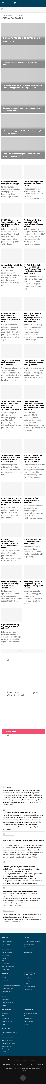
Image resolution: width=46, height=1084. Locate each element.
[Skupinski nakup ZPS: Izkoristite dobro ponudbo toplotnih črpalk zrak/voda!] (34, 446)
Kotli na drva (5, 955)
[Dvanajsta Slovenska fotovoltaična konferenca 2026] (23, 56)
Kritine (4, 977)
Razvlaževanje (28, 978)
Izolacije (4, 982)
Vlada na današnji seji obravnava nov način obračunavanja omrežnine (11, 584)
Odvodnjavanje (6, 1046)
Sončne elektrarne (29, 949)
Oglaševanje (39, 1064)
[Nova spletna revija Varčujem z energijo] (11, 172)
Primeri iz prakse (7, 952)
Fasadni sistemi (6, 994)
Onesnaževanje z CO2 (30, 1013)
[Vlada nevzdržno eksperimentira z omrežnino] (34, 489)
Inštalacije (6, 1028)
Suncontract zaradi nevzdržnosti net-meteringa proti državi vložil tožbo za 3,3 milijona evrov (34, 317)
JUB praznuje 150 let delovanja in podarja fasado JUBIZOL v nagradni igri (10, 458)
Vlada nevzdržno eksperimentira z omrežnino (31, 500)
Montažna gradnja (7, 988)
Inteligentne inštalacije (8, 1043)
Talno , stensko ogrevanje (9, 1032)
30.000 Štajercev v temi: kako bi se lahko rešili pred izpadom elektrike (11, 223)
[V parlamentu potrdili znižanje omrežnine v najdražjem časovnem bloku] (11, 489)
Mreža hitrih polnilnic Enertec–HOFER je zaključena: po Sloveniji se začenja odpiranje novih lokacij (34, 269)
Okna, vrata (5, 980)
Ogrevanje (6, 937)
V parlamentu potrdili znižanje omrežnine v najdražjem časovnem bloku (11, 501)
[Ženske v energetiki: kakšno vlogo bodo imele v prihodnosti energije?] (23, 102)
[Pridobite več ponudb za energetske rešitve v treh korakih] (23, 708)
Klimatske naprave (29, 986)
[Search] (42, 3)
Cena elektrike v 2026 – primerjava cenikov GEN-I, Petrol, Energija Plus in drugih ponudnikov (22, 86)
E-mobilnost (28, 1009)
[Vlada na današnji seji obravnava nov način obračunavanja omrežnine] (11, 572)
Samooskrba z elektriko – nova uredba (11, 266)
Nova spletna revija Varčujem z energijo (10, 182)
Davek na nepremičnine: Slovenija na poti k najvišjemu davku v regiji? (9, 543)
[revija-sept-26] (23, 757)
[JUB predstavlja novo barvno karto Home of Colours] (34, 172)
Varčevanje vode (8, 1009)
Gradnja (5, 973)
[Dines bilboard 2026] (23, 11)
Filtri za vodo (5, 1018)
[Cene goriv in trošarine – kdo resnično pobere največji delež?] (34, 351)
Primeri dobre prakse (8, 1016)
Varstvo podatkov (19, 1064)
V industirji (27, 980)
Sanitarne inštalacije (8, 1040)
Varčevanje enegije (8, 15)
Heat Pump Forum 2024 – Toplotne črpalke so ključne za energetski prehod (34, 584)
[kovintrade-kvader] (23, 673)
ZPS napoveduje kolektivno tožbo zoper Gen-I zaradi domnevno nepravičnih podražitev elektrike (34, 405)
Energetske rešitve (29, 944)
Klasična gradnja (7, 991)
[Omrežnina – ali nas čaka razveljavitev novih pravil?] (34, 530)
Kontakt (30, 1064)
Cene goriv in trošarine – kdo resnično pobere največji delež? (34, 362)
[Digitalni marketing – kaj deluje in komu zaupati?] (11, 615)
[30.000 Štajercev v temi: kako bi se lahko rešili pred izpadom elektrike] (11, 210)
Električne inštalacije (8, 1037)
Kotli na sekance (7, 947)
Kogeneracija (6, 969)
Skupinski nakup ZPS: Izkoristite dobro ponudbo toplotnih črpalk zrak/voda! (33, 458)
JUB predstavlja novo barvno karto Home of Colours (33, 183)
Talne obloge (5, 999)
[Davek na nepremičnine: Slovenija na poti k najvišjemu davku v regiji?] (11, 530)
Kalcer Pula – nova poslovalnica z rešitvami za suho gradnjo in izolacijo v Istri (10, 317)
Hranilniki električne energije (32, 941)
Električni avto (28, 1018)
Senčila (4, 996)
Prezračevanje (28, 989)
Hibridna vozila (28, 1021)
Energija (27, 937)
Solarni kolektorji (7, 949)
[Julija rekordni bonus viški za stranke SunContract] (11, 351)
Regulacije (5, 1035)
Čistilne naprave (7, 1021)
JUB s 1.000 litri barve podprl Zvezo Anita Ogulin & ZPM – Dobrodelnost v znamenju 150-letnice (11, 405)
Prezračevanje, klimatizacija (29, 973)
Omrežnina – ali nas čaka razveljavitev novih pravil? (32, 541)
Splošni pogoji (6, 1064)
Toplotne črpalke (7, 941)
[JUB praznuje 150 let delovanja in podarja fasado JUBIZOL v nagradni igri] (11, 446)
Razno (4, 1005)
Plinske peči (5, 963)
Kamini (4, 958)
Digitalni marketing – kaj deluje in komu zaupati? (10, 626)
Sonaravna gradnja (7, 1002)
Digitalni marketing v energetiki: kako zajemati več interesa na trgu (33, 223)
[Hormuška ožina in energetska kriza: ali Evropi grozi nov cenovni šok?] (23, 148)
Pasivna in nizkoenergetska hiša (11, 985)
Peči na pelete (6, 944)
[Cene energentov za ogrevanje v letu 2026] (23, 34)
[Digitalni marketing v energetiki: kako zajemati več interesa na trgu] (34, 210)
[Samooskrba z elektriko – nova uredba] (11, 255)
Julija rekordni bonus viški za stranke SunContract (10, 362)
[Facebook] (23, 1078)
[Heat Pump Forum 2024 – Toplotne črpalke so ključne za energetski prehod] (34, 572)
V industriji (5, 1013)
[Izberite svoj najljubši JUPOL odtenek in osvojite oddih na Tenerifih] (23, 125)
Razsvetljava (27, 947)
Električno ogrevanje (8, 966)
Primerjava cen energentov (10, 961)
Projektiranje (5, 1049)
